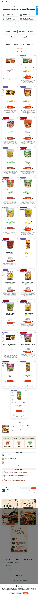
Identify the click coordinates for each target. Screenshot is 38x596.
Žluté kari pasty (8, 18)
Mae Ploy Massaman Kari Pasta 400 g (28, 344)
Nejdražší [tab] (22, 44)
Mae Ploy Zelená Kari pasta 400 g (28, 189)
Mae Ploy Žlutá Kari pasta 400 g (10, 219)
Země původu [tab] (22, 31)
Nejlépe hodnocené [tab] (19, 48)
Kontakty (25, 561)
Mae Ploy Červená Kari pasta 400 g (10, 189)
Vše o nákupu (9, 559)
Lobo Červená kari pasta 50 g (27, 282)
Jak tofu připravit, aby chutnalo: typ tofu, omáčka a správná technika (13, 480)
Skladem (24, 39)
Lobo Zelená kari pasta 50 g (10, 282)
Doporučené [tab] (8, 44)
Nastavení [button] (12, 593)
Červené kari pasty (9, 14)
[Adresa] (19, 577)
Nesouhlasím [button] (19, 593)
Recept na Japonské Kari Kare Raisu (20, 426)
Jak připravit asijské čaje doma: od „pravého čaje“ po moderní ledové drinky (15, 477)
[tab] (17, 51)
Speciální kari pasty (26, 18)
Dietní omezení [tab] (30, 31)
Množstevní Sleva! (16, 39)
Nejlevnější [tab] (16, 44)
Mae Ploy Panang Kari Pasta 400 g (10, 373)
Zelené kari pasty (26, 14)
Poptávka (17, 561)
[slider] (11, 36)
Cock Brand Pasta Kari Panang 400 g (10, 130)
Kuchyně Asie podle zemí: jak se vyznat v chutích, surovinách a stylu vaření (14, 472)
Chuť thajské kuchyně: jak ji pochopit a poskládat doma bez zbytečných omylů (15, 475)
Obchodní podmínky (9, 561)
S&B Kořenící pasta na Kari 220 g (10, 67)
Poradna (17, 559)
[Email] (27, 2)
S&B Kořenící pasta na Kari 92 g (28, 251)
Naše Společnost (28, 559)
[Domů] (5, 2)
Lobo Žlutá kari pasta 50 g (28, 313)
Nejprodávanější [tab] (30, 44)
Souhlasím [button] (25, 593)
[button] (9, 76)
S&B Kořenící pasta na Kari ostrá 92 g (28, 373)
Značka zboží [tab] (7, 31)
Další (18, 465)
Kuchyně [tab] (15, 31)
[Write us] (19, 582)
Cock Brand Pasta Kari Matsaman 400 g (28, 130)
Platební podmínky (9, 562)
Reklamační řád (8, 565)
